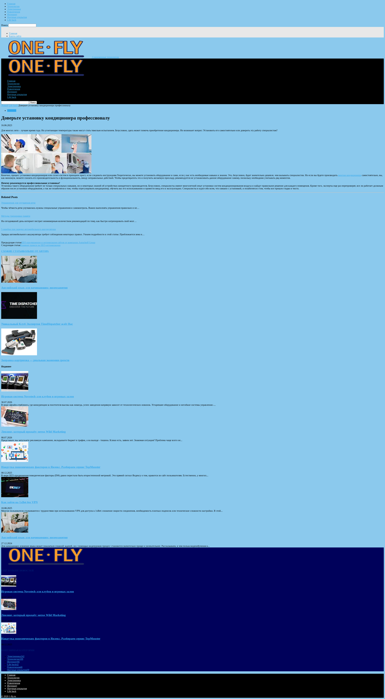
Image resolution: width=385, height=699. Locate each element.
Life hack (11, 20)
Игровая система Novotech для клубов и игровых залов (37, 396)
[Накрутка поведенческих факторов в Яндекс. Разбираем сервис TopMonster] (14, 461)
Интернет (12, 14)
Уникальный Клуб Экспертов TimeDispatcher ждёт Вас (37, 323)
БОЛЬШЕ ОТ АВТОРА (36, 251)
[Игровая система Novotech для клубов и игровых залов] (14, 390)
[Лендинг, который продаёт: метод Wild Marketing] (14, 426)
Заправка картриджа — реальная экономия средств (35, 360)
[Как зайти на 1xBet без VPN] (14, 496)
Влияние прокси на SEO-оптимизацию (40, 245)
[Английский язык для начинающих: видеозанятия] (19, 282)
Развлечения (13, 12)
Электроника (14, 9)
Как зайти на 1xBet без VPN (19, 502)
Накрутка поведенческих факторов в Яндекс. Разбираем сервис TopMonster (50, 467)
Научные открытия (17, 17)
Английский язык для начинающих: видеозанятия (34, 287)
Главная (11, 3)
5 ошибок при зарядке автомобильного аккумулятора (28, 229)
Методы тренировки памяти (15, 216)
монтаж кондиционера (349, 175)
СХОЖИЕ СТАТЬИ (12, 251)
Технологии (13, 6)
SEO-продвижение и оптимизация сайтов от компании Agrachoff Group (58, 242)
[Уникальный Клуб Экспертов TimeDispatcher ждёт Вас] (19, 318)
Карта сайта (15, 36)
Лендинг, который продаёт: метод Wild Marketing (33, 431)
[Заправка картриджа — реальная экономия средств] (19, 354)
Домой (4, 105)
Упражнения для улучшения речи (18, 202)
